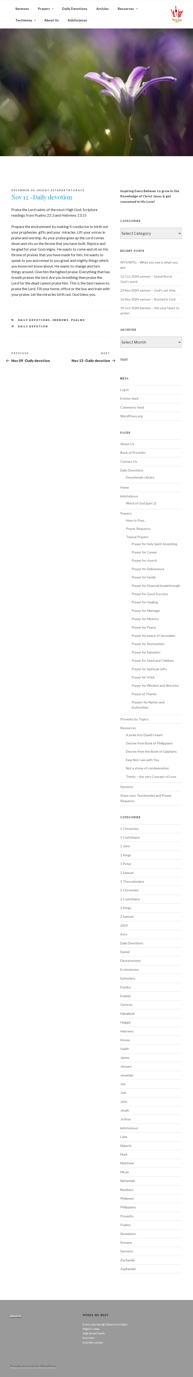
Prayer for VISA (143, 677)
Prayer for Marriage (146, 611)
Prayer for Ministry (145, 619)
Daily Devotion (33, 326)
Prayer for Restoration (148, 644)
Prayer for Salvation (146, 652)
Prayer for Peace (144, 627)
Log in (124, 390)
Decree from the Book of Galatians (151, 751)
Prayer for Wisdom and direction (155, 685)
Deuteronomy (130, 961)
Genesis (126, 1005)
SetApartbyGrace (67, 190)
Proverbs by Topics (134, 719)
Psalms (78, 319)
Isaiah (124, 1049)
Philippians (128, 1207)
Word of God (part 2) (141, 503)
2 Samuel (126, 916)
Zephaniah (128, 1269)
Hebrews (60, 319)
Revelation (128, 1234)
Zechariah (127, 1260)
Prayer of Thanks (144, 694)
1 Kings (125, 855)
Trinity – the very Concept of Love (151, 777)
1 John (125, 846)
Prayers (44, 9)
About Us (51, 20)
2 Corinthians (130, 899)
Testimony (23, 20)
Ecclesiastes (129, 969)
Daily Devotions (74, 9)
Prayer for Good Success (150, 594)
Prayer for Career (144, 552)
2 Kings (125, 908)
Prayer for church (144, 560)
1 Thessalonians (132, 881)
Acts (123, 934)
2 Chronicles (129, 890)
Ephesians (127, 978)
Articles (102, 9)
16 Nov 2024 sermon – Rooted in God (147, 299)
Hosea (125, 1040)
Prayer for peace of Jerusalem (153, 636)
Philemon (127, 1198)
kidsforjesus (77, 20)
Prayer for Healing (145, 602)
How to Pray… (136, 520)
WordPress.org (131, 416)
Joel (123, 1093)
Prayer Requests (138, 529)
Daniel (124, 952)
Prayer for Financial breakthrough (156, 586)
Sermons (22, 9)
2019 (124, 925)
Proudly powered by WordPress (33, 1366)
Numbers (127, 1190)
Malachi (125, 1146)
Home (124, 487)
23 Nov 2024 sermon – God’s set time (148, 290)
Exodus (125, 987)
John (123, 1102)
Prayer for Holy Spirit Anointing (154, 544)
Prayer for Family (144, 577)
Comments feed (132, 407)
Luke (123, 1137)
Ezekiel (125, 996)
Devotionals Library (140, 477)
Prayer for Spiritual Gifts (149, 669)
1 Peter (125, 864)
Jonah (124, 1110)
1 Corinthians (130, 837)
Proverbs (127, 1216)
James (124, 1058)
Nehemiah (127, 1181)
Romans (126, 1242)
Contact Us (128, 461)
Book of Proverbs (133, 453)
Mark (124, 1154)
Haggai (125, 1022)
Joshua (125, 1119)
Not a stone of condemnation (147, 768)
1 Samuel (126, 873)
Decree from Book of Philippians (149, 743)
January (126, 1066)
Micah (124, 1172)
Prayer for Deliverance (148, 569)
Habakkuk (127, 1013)
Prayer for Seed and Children (153, 660)
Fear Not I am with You (142, 760)
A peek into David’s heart (144, 735)
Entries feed (129, 398)
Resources (126, 9)
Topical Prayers (137, 537)
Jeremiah (126, 1075)
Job (122, 1084)
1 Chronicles (129, 829)
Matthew (127, 1163)
